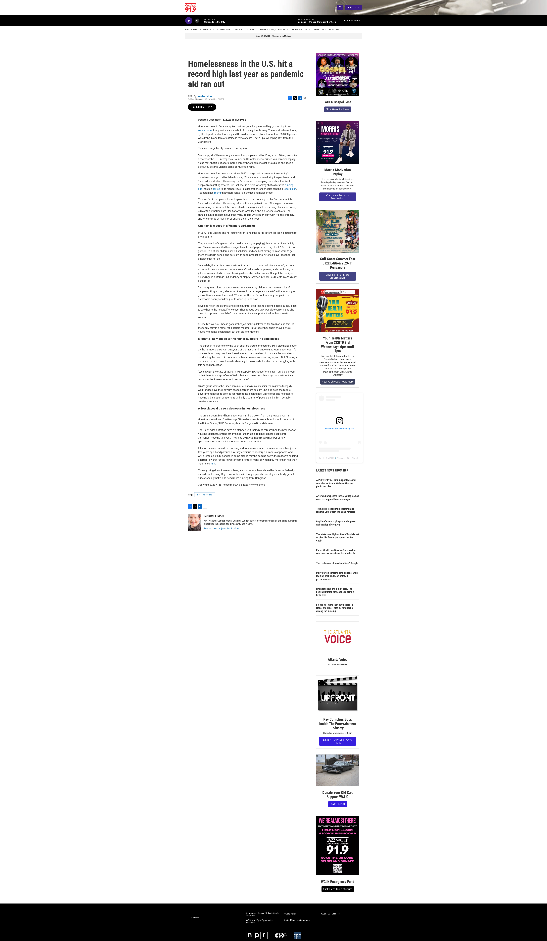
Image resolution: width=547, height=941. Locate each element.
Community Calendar (229, 30)
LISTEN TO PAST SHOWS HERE (337, 741)
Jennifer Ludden (204, 96)
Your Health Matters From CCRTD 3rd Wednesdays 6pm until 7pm (337, 344)
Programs (191, 30)
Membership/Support (272, 30)
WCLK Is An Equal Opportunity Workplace (259, 921)
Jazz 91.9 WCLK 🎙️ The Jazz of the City (337, 458)
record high (289, 188)
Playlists (205, 30)
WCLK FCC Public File (330, 914)
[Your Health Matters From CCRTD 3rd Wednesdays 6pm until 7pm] (337, 310)
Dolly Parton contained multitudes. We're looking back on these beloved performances (337, 576)
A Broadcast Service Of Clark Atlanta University (262, 914)
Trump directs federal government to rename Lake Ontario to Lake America (335, 510)
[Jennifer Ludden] (194, 522)
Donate (354, 7)
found (217, 192)
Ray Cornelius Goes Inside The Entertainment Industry (337, 723)
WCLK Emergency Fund (337, 882)
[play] (188, 20)
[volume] (197, 21)
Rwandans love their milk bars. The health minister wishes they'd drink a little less (335, 592)
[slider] (201, 20)
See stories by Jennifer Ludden (222, 528)
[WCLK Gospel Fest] (337, 74)
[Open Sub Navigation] (213, 30)
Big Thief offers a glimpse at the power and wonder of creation (336, 523)
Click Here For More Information (337, 276)
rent (213, 463)
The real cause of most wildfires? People (337, 563)
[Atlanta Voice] (337, 637)
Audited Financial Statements (297, 920)
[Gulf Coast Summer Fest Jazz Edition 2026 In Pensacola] (337, 231)
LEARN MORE (338, 804)
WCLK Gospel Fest (337, 102)
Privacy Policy (290, 914)
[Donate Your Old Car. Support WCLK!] (337, 770)
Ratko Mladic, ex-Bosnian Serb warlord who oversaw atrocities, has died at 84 (336, 552)
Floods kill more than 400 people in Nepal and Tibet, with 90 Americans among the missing (334, 608)
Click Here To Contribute (337, 889)
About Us (334, 30)
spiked (216, 188)
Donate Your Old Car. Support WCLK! (337, 794)
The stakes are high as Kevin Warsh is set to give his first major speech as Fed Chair (337, 537)
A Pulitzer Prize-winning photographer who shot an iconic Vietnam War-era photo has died (336, 483)
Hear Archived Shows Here (338, 381)
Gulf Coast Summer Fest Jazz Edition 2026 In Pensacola (337, 263)
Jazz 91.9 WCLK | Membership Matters (273, 36)
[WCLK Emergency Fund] (337, 845)
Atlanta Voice (337, 659)
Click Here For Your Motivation (337, 197)
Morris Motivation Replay (337, 172)
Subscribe (320, 30)
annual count (205, 130)
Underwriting (299, 30)
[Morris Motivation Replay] (337, 142)
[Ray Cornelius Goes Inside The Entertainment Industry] (337, 694)
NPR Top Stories (204, 495)
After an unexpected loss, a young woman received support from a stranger (337, 497)
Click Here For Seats (338, 109)
